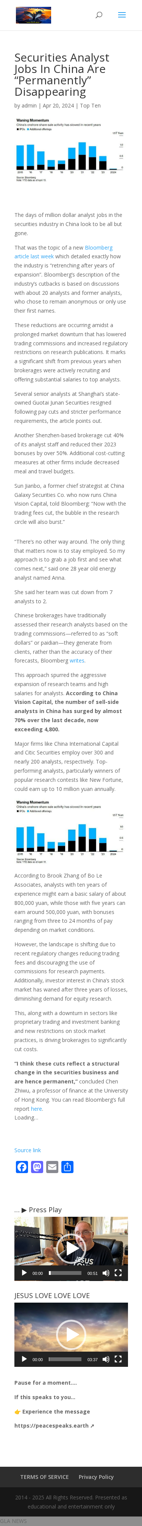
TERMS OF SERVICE (44, 1476)
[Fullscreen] (118, 1273)
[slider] (65, 1273)
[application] (71, 1249)
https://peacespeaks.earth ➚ (54, 1425)
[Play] (24, 1273)
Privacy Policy (96, 1476)
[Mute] (106, 1273)
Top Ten (90, 105)
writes (77, 660)
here (36, 1108)
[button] (71, 1248)
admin (29, 105)
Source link (27, 1150)
